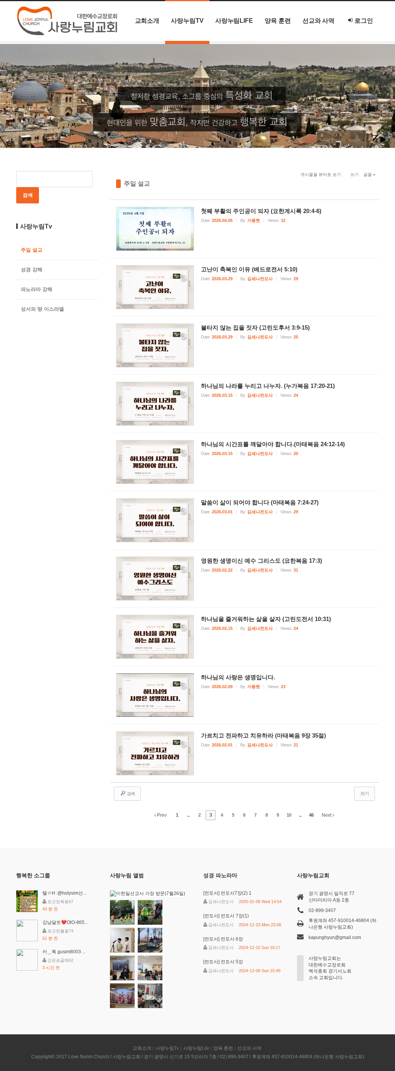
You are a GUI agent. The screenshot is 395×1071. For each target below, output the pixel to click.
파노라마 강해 (36, 289)
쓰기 (354, 174)
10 (289, 815)
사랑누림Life (234, 20)
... (188, 815)
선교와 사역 (318, 20)
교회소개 (147, 20)
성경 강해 (31, 269)
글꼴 (367, 174)
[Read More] (245, 229)
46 (311, 815)
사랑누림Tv (187, 20)
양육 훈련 (278, 20)
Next (327, 815)
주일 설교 (137, 183)
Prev (161, 815)
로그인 (363, 20)
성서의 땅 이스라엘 (42, 309)
